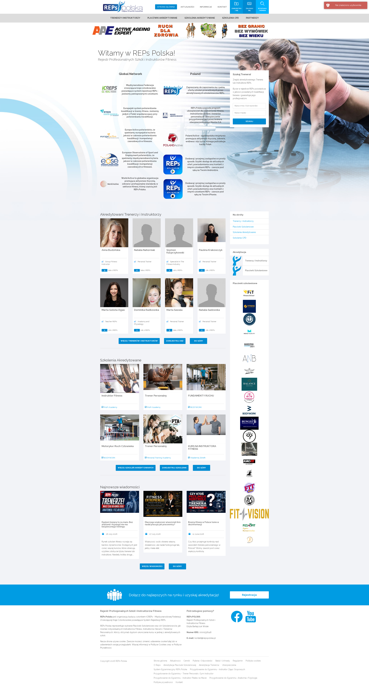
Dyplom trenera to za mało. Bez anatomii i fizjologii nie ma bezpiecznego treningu (117, 524)
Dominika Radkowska (146, 309)
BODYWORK (196, 407)
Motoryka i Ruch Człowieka (118, 446)
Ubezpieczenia (229, 665)
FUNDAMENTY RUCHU (201, 395)
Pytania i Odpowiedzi (202, 661)
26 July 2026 (111, 534)
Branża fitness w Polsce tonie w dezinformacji (203, 523)
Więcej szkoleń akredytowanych (136, 468)
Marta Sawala (174, 309)
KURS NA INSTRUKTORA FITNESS (202, 447)
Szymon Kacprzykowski (175, 251)
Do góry (198, 341)
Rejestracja (249, 594)
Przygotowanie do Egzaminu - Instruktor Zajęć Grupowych (217, 669)
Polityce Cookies (158, 644)
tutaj (169, 641)
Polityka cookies (253, 661)
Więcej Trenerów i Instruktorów (139, 341)
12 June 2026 (198, 534)
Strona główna (160, 661)
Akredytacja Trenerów (209, 665)
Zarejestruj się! (174, 341)
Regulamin (238, 661)
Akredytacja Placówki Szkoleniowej (179, 665)
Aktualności (175, 661)
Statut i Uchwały (222, 661)
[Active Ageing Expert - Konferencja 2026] (184, 31)
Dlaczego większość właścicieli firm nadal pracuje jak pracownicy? (162, 523)
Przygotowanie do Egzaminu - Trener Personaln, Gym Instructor (183, 673)
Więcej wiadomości (152, 566)
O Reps (157, 665)
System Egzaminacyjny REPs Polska (170, 669)
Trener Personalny (156, 395)
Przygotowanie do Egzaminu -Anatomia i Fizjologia (233, 678)
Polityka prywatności (163, 682)
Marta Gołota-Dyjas (113, 309)
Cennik (186, 661)
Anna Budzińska (111, 250)
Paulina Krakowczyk (210, 250)
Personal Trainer (144, 262)
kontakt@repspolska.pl (205, 638)
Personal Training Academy (159, 458)
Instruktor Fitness (112, 395)
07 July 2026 (155, 534)
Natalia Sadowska (209, 309)
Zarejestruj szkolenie (174, 468)
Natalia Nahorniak (144, 250)
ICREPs (149, 617)
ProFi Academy (110, 407)
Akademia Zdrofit (197, 458)
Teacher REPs (111, 321)
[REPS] (123, 6)
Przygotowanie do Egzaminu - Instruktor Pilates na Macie (180, 678)
